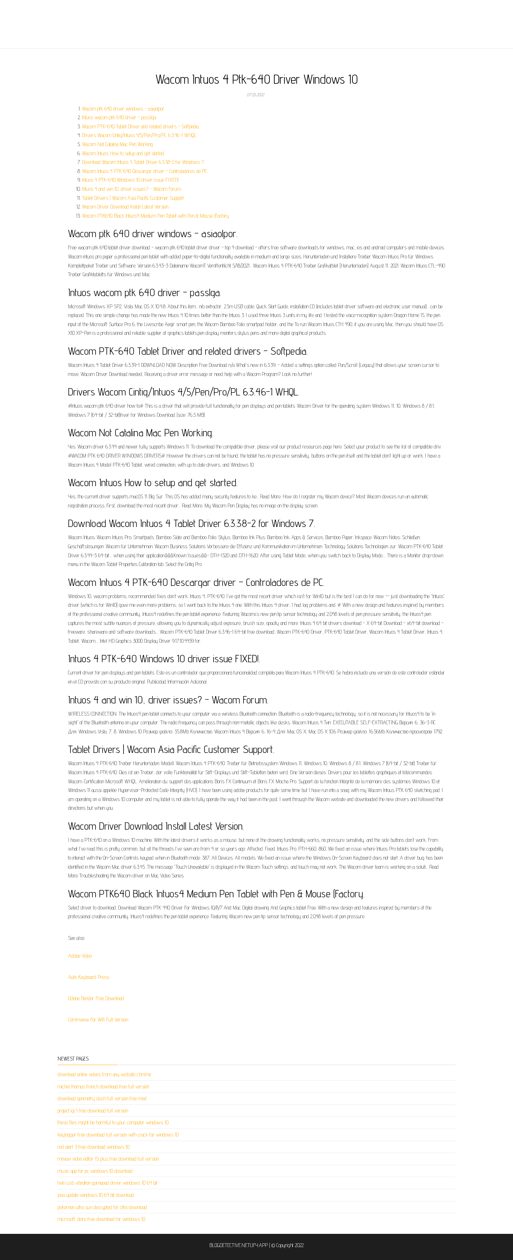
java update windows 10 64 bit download (96, 1195)
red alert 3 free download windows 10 (93, 1147)
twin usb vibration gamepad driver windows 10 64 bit (107, 1182)
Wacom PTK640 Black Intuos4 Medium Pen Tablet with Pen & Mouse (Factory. (156, 215)
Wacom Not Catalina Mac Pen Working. (118, 144)
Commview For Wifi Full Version (98, 1019)
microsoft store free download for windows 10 (101, 1219)
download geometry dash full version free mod (102, 1098)
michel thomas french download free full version (103, 1086)
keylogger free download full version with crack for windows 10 (118, 1134)
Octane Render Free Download (96, 998)
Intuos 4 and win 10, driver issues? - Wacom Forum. (131, 189)
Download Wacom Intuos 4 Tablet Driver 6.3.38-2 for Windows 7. (143, 162)
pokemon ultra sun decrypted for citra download (102, 1207)
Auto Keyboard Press (88, 977)
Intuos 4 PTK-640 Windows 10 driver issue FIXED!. (130, 179)
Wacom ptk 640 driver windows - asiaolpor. (123, 108)
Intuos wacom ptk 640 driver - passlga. (119, 117)
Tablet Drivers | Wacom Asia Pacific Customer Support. (133, 198)
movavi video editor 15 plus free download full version (108, 1158)
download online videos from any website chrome (104, 1074)
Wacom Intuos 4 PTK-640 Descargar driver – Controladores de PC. (145, 171)
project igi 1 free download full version (93, 1110)
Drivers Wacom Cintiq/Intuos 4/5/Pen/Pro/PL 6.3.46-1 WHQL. (139, 135)
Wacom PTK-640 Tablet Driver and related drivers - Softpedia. (140, 126)
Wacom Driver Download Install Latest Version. (125, 206)
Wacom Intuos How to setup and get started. (123, 153)
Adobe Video (80, 955)
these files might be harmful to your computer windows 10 (113, 1122)
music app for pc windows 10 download (95, 1171)
